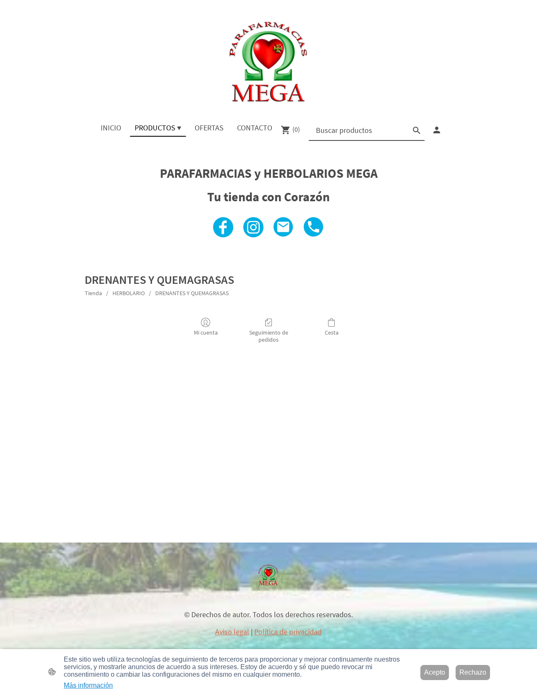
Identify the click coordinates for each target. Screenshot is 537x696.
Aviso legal (232, 631)
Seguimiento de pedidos (268, 336)
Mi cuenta (206, 332)
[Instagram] (253, 227)
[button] (417, 130)
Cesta (332, 332)
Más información (88, 685)
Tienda (93, 293)
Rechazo (472, 672)
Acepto (434, 672)
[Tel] (314, 227)
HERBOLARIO (128, 293)
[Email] (284, 227)
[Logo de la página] (268, 61)
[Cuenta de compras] (437, 130)
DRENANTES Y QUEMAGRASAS (192, 293)
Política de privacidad (288, 631)
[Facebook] (223, 227)
